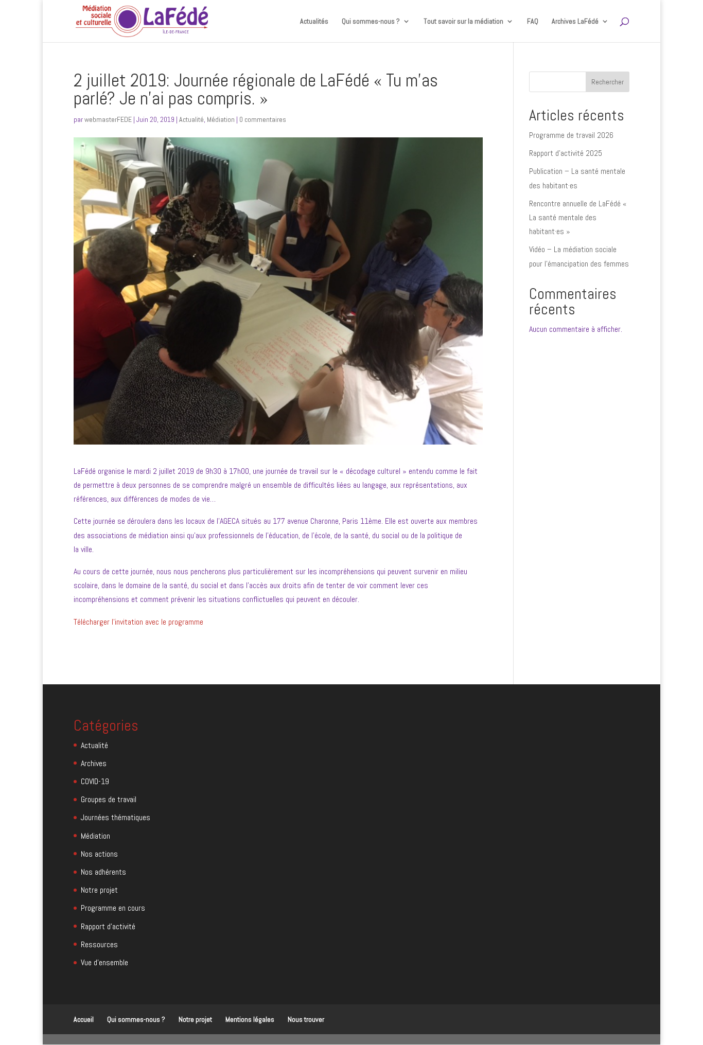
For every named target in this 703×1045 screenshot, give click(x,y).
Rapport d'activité (108, 926)
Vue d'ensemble (104, 962)
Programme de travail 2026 (571, 135)
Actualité (191, 119)
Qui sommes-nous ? (136, 1019)
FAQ (532, 21)
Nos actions (99, 853)
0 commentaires (262, 119)
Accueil (84, 1019)
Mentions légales (249, 1019)
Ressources (99, 944)
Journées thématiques (115, 817)
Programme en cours (113, 907)
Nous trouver (306, 1019)
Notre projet (99, 889)
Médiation (221, 119)
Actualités (314, 21)
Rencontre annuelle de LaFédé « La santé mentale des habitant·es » (578, 217)
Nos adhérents (103, 871)
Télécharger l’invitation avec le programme (138, 621)
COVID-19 (95, 781)
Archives (94, 763)
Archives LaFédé (575, 21)
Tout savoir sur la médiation (463, 21)
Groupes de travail (108, 799)
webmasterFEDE (108, 119)
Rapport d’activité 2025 (565, 153)
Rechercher (607, 81)
